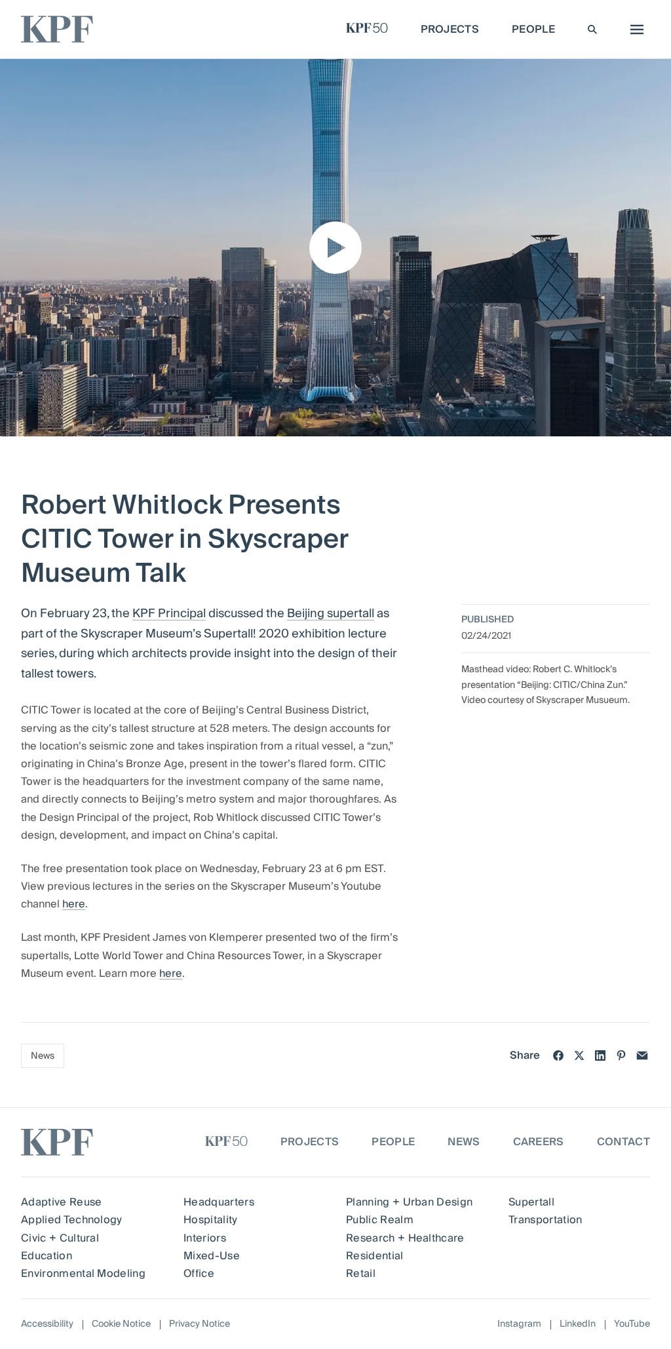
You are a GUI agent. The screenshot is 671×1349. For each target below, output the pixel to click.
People (393, 1142)
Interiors (204, 1238)
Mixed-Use (211, 1256)
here (73, 904)
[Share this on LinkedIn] (600, 1055)
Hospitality (210, 1220)
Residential (375, 1256)
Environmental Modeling (83, 1273)
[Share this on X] (579, 1055)
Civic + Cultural (60, 1238)
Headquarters (218, 1202)
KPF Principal (169, 613)
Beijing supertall (330, 613)
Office (198, 1273)
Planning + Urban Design (409, 1202)
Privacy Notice (199, 1324)
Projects (309, 1142)
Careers (538, 1142)
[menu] (633, 29)
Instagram (519, 1324)
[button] (335, 247)
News (42, 1056)
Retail (360, 1273)
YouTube (632, 1324)
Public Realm (379, 1220)
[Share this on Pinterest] (621, 1055)
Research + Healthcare (405, 1238)
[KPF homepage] (57, 29)
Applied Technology (72, 1220)
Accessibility (47, 1324)
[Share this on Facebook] (558, 1055)
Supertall (531, 1202)
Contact (623, 1142)
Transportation (545, 1220)
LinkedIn (578, 1324)
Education (46, 1256)
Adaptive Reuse (61, 1202)
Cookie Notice (121, 1324)
